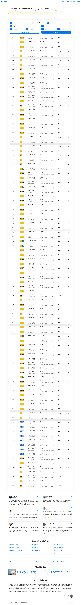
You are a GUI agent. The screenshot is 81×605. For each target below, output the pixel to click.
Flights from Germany (14, 547)
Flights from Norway (57, 550)
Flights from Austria (34, 556)
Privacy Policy (70, 602)
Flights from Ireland (57, 556)
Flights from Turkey (13, 544)
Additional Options (25, 32)
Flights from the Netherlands (15, 550)
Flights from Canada (35, 550)
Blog (71, 1)
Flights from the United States (15, 553)
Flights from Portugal (58, 547)
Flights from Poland (34, 544)
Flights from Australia (58, 544)
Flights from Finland (57, 553)
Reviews (63, 1)
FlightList (4, 1)
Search (56, 32)
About (67, 1)
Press (74, 1)
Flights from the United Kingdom (16, 556)
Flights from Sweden (35, 561)
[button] (33, 23)
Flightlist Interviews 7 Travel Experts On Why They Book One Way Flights (27, 572)
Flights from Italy (34, 547)
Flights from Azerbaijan (14, 561)
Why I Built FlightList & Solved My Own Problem (60, 572)
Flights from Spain (13, 558)
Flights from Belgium (35, 553)
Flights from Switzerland (35, 558)
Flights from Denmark (58, 558)
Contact (78, 1)
